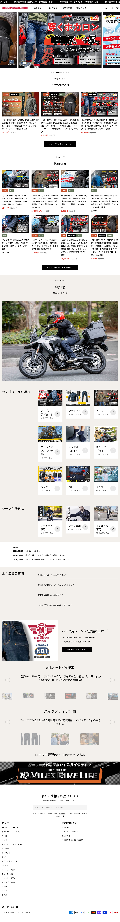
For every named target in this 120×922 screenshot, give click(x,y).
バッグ (4, 886)
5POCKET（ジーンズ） (11, 827)
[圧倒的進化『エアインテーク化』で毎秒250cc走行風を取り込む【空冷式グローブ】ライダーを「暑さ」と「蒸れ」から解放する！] (75, 179)
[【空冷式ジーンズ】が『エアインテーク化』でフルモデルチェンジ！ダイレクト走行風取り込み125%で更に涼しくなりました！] (15, 179)
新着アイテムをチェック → (60, 144)
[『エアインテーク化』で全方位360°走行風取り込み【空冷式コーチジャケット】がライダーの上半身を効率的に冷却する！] (45, 224)
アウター (5, 848)
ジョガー (5, 840)
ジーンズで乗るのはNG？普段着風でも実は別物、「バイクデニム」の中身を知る (60, 722)
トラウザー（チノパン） (11, 831)
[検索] (106, 8)
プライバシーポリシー (70, 831)
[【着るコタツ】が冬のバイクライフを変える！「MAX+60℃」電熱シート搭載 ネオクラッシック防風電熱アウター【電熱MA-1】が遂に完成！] (45, 179)
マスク (4, 891)
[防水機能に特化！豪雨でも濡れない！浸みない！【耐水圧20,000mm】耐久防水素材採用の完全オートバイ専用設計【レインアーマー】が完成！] (104, 179)
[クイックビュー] (35, 97)
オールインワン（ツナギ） (12, 844)
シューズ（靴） (8, 874)
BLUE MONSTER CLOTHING (19, 912)
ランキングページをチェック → (60, 267)
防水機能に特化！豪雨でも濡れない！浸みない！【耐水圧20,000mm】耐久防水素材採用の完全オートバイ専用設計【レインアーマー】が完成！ (104, 201)
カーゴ (4, 836)
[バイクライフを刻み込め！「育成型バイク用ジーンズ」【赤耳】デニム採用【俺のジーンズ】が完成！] (15, 224)
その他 (4, 895)
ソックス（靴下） (9, 878)
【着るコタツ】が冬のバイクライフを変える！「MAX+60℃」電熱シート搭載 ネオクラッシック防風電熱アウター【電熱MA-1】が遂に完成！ (45, 201)
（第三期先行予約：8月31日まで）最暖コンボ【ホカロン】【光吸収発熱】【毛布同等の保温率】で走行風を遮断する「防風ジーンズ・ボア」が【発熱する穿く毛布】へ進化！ (99, 124)
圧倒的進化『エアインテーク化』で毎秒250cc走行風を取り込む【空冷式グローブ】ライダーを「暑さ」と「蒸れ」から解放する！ (74, 201)
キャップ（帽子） (9, 882)
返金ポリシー (67, 836)
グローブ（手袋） (9, 869)
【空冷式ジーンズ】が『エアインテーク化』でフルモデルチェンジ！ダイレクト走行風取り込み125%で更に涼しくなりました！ (15, 200)
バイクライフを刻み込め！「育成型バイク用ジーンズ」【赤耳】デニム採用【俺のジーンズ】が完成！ (15, 244)
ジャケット (6, 853)
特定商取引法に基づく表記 (72, 840)
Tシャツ (5, 865)
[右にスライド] (112, 680)
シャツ (4, 857)
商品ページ (60, 40)
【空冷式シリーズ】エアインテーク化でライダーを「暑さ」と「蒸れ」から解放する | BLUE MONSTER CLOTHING (60, 678)
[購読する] (84, 807)
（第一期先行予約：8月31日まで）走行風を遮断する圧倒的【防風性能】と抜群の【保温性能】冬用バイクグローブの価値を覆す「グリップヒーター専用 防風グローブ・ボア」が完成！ (60, 125)
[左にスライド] (7, 680)
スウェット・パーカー (10, 861)
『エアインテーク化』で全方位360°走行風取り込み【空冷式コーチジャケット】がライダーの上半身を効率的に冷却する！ (45, 244)
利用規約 (62, 813)
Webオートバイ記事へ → (77, 649)
